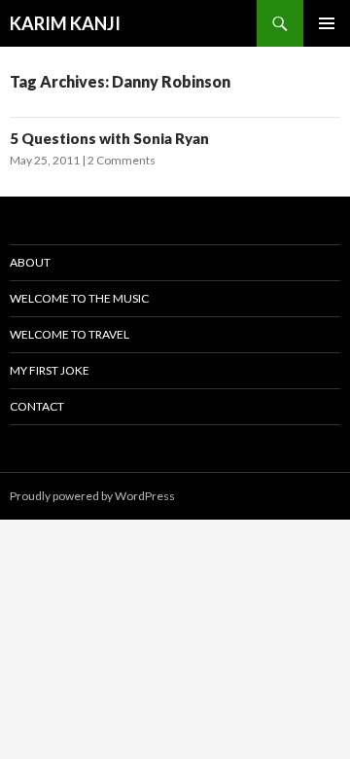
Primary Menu (326, 23)
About (30, 262)
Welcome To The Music (79, 298)
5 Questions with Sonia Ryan (109, 138)
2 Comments (122, 160)
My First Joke (49, 370)
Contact (37, 406)
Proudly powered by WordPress (92, 495)
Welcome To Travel (69, 334)
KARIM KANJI (65, 23)
